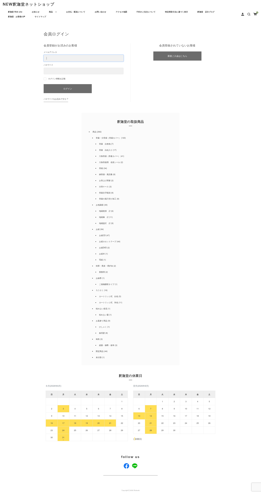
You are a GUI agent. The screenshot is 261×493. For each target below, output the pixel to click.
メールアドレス (50, 52)
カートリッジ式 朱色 (108, 302)
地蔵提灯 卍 (105, 223)
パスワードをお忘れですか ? (56, 98)
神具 (98, 339)
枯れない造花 (101, 308)
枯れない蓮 (104, 314)
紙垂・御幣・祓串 (106, 345)
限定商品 (99, 351)
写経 (101, 259)
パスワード (48, 64)
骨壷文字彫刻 (105, 192)
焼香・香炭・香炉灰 (104, 265)
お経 (98, 229)
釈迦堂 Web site (15, 11)
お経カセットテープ (107, 241)
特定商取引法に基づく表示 (176, 11)
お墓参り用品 (101, 320)
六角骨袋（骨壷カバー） (109, 156)
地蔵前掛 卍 (105, 211)
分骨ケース (104, 186)
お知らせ (35, 11)
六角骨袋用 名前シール (109, 162)
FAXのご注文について (146, 11)
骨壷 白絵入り (105, 150)
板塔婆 (102, 333)
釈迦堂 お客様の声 (16, 16)
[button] (249, 14)
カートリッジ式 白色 (108, 296)
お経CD (102, 235)
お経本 (102, 253)
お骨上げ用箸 (105, 180)
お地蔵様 (99, 204)
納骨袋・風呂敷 (105, 174)
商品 (51, 11)
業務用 (102, 272)
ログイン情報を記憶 (56, 78)
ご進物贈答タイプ (106, 284)
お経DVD (103, 247)
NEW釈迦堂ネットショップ (29, 4)
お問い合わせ (100, 11)
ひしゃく (103, 326)
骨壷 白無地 (105, 143)
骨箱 (101, 168)
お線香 (99, 278)
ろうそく (99, 290)
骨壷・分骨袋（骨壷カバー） (108, 137)
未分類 (99, 357)
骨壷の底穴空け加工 (107, 198)
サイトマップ (40, 16)
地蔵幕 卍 (104, 217)
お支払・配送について (75, 11)
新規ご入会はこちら (177, 55)
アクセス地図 (121, 11)
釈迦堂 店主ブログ (206, 11)
